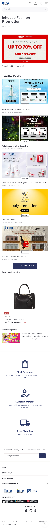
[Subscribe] (42, 455)
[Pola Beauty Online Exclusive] (25, 128)
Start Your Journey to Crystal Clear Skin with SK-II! (24, 183)
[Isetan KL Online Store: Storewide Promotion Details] (11, 338)
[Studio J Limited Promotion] (25, 239)
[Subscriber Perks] (25, 393)
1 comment (26, 339)
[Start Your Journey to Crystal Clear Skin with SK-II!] (25, 165)
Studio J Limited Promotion (14, 256)
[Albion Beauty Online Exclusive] (25, 92)
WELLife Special (9, 220)
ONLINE (10, 112)
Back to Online (27, 266)
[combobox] (25, 9)
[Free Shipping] (25, 423)
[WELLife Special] (25, 202)
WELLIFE (10, 222)
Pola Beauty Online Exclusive (15, 146)
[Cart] (41, 3)
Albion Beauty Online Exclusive (16, 109)
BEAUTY (25, 105)
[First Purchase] (25, 364)
